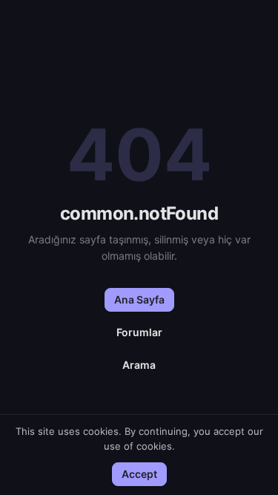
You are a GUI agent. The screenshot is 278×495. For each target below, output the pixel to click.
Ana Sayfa (139, 299)
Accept (139, 474)
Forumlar (139, 332)
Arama (139, 364)
